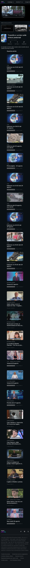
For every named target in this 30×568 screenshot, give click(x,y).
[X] (28, 531)
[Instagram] (24, 531)
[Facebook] (21, 531)
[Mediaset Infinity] (3, 2)
